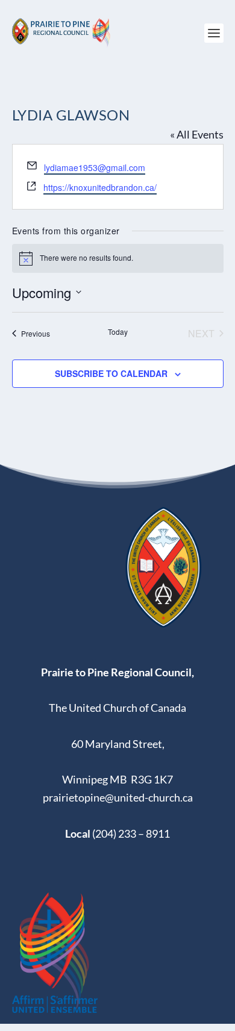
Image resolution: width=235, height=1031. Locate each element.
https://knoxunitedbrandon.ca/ (100, 187)
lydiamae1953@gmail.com (94, 167)
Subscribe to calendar (111, 373)
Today (118, 332)
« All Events (197, 134)
